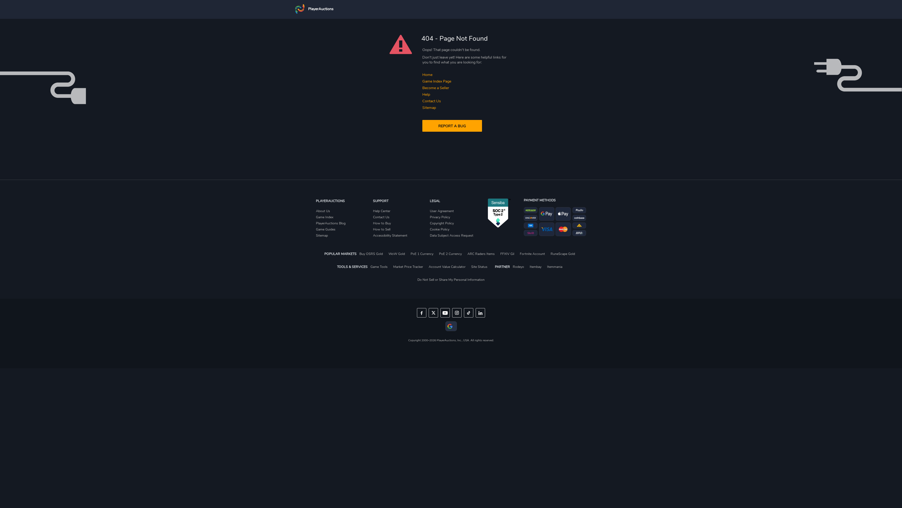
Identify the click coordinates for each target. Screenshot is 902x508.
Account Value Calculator (447, 267)
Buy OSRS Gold (371, 254)
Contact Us (431, 101)
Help (426, 94)
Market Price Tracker (408, 267)
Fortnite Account (532, 254)
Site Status (479, 267)
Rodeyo (518, 267)
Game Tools (379, 267)
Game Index (324, 217)
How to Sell (381, 229)
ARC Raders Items (481, 254)
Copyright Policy (442, 223)
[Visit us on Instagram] (456, 312)
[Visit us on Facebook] (421, 312)
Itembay (535, 267)
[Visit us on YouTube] (445, 312)
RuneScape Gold (563, 254)
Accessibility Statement (390, 235)
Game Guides (325, 229)
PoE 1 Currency (422, 254)
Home (427, 74)
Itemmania (554, 267)
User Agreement (442, 211)
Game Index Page (436, 81)
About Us (323, 211)
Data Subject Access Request (451, 235)
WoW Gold (397, 254)
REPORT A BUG (452, 126)
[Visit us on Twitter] (433, 312)
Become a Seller (435, 88)
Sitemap (429, 107)
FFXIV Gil (507, 254)
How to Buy (382, 223)
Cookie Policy (439, 229)
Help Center (381, 211)
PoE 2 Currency (450, 254)
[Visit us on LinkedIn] (480, 312)
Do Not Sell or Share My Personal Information (451, 280)
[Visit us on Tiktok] (468, 312)
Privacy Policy (440, 217)
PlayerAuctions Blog (331, 223)
